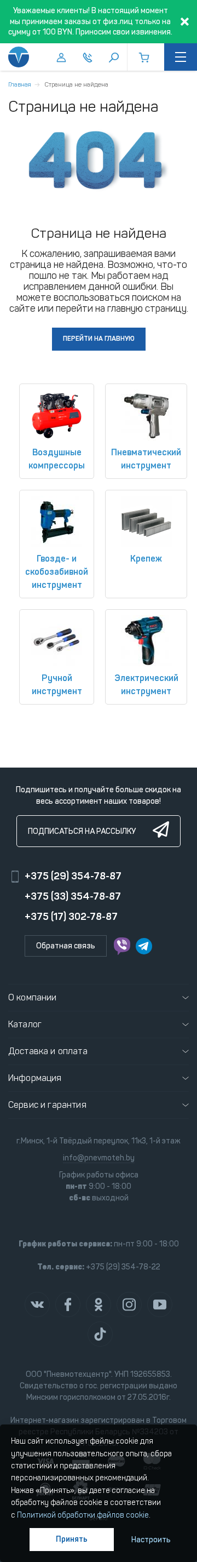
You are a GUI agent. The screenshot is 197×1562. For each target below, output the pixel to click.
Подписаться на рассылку (82, 831)
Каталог (25, 1024)
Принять (72, 1539)
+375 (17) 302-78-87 (71, 917)
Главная (19, 84)
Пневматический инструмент (146, 459)
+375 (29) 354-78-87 (73, 876)
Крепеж (146, 558)
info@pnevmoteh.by (99, 1158)
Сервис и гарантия (47, 1105)
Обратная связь (65, 946)
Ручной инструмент (57, 684)
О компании (32, 997)
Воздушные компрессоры (56, 459)
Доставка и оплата (48, 1051)
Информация (35, 1078)
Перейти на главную (99, 338)
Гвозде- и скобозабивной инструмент (56, 571)
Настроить (151, 1539)
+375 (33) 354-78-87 (73, 896)
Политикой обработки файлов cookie (83, 1515)
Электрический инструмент (146, 684)
